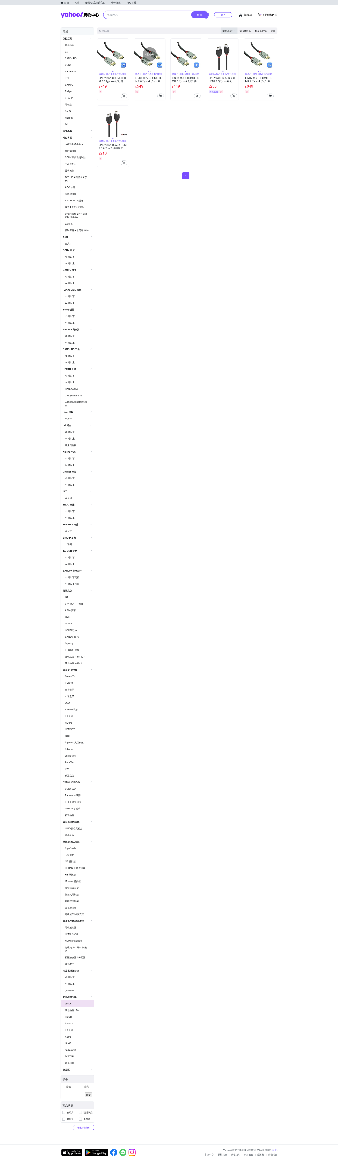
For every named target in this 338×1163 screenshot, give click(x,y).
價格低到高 (245, 30)
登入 (223, 15)
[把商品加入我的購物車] (124, 96)
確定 (88, 1094)
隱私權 (260, 1154)
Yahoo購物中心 (80, 15)
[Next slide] (126, 54)
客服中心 (209, 1154)
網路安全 (248, 1154)
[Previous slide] (99, 54)
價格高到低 (261, 30)
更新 (274, 1150)
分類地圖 (272, 1154)
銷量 (273, 30)
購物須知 (235, 1154)
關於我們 (222, 1154)
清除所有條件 (83, 1127)
